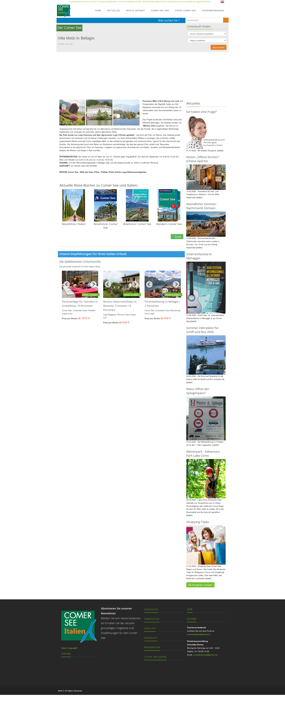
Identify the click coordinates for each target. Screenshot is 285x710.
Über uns (150, 628)
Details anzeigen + (91, 294)
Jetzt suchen (218, 47)
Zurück (177, 236)
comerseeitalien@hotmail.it (198, 634)
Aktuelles (113, 10)
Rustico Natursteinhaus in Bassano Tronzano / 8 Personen (120, 306)
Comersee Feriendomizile (107, 1)
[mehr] (220, 150)
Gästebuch (150, 637)
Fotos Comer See (185, 10)
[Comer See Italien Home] (63, 10)
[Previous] (66, 284)
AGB (189, 609)
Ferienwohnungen (213, 10)
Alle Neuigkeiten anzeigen (200, 584)
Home (98, 10)
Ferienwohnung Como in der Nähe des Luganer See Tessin (189, 1)
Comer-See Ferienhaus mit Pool (129, 1)
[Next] (93, 284)
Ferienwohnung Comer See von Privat (83, 1)
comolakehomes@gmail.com (205, 654)
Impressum (151, 609)
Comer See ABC (160, 10)
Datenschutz (151, 618)
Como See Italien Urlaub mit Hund (154, 1)
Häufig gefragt (135, 10)
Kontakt (191, 618)
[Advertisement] (142, 74)
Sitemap (66, 653)
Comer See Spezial (155, 656)
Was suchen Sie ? (169, 20)
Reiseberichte (152, 647)
